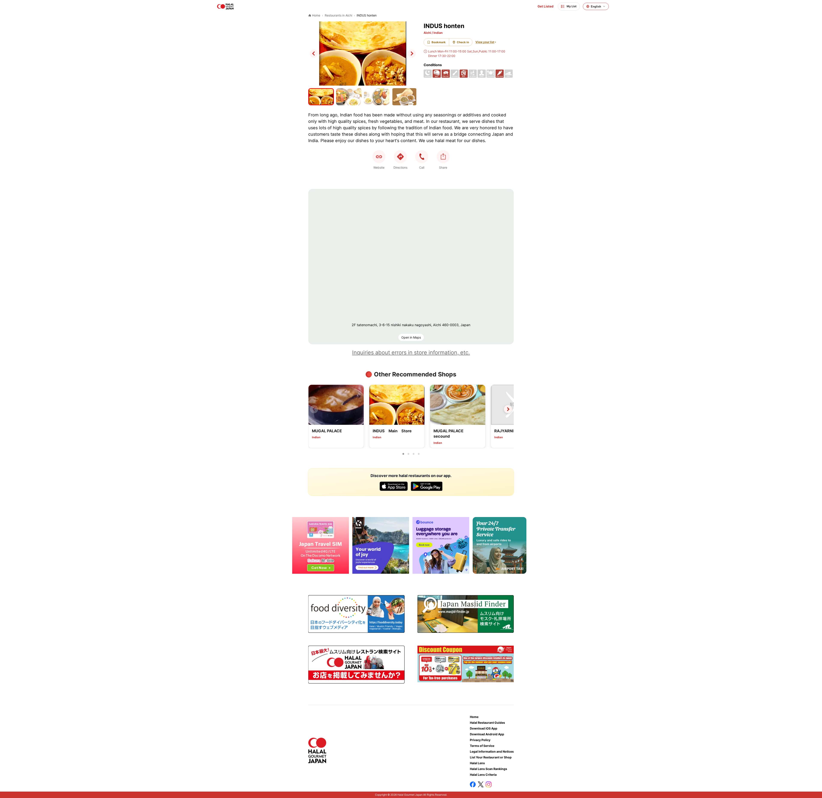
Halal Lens (477, 763)
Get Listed (546, 6)
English (596, 6)
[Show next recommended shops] (508, 409)
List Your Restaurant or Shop (491, 757)
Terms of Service (482, 745)
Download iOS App (483, 728)
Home (474, 717)
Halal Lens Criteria (483, 774)
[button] (421, 156)
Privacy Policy (480, 740)
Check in (463, 42)
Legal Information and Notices (492, 751)
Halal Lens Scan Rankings (488, 769)
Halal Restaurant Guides (487, 722)
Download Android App (487, 734)
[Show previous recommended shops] (314, 409)
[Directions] (400, 156)
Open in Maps (411, 337)
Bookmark (439, 42)
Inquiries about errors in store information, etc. (411, 352)
